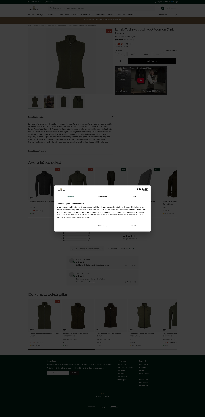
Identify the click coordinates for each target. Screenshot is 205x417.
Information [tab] (102, 197)
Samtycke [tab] (70, 197)
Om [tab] (134, 197)
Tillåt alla (133, 226)
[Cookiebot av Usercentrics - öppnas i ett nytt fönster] (139, 189)
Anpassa (101, 226)
